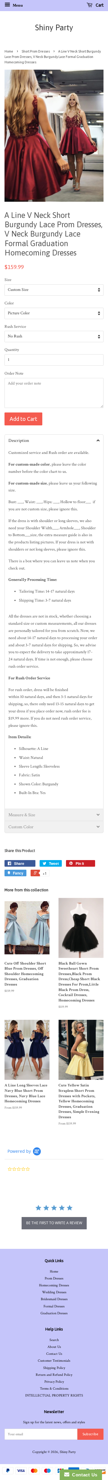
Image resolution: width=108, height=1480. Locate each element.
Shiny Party (54, 27)
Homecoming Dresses (54, 1285)
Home (8, 51)
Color (9, 303)
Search (54, 1340)
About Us (54, 1347)
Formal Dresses (54, 1306)
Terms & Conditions (54, 1388)
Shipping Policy (54, 1368)
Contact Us (54, 1354)
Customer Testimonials (54, 1360)
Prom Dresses (54, 1278)
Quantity (11, 349)
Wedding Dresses (54, 1292)
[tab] (54, 440)
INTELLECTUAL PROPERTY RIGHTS (54, 1395)
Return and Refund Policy (54, 1375)
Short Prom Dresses (36, 51)
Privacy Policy (54, 1381)
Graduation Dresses (54, 1313)
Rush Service (15, 326)
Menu (17, 5)
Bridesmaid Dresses (54, 1299)
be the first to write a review (54, 1222)
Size (7, 279)
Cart (99, 5)
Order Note (13, 373)
